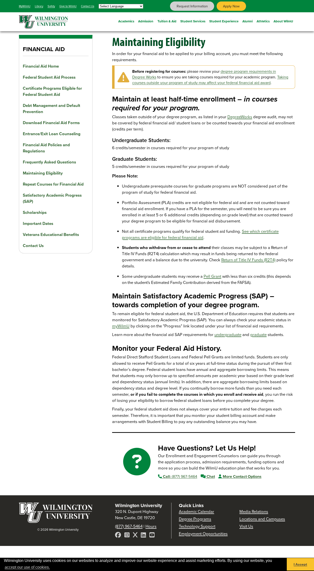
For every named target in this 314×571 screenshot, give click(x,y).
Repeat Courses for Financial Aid (53, 184)
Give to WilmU (68, 6)
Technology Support (197, 526)
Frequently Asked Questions (49, 162)
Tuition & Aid (166, 21)
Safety (51, 6)
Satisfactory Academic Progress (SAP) (52, 198)
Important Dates (38, 223)
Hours (151, 526)
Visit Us (246, 526)
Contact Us (87, 6)
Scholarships (35, 212)
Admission (145, 21)
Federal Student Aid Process (49, 77)
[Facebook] (118, 536)
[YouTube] (152, 536)
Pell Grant (212, 276)
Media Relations (253, 512)
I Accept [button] (300, 564)
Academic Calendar (196, 512)
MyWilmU (24, 6)
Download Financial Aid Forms (51, 123)
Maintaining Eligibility (43, 173)
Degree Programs (195, 519)
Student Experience (223, 21)
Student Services (192, 21)
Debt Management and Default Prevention (51, 108)
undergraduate (227, 335)
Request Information (192, 6)
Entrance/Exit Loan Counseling (51, 134)
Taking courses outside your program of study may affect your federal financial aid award (210, 80)
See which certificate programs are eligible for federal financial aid (200, 234)
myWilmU (121, 326)
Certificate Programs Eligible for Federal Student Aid (52, 91)
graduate (258, 335)
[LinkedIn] (144, 536)
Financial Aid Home (41, 66)
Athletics (263, 21)
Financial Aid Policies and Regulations (46, 148)
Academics (126, 21)
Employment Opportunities (203, 534)
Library (39, 6)
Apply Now (231, 6)
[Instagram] (127, 536)
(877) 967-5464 (180, 476)
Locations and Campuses (262, 519)
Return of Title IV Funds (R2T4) (248, 260)
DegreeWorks (239, 117)
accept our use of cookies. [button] (27, 567)
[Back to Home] (55, 521)
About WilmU (283, 21)
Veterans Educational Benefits (51, 235)
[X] (135, 536)
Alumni (247, 21)
